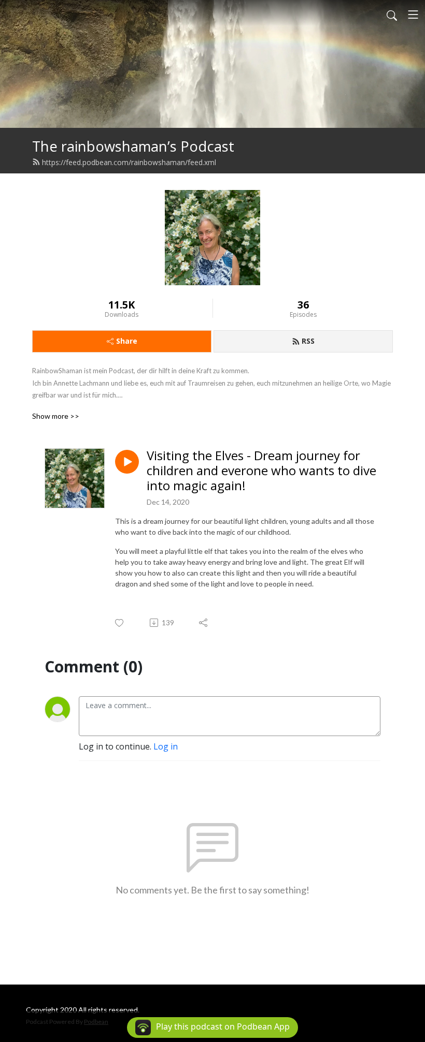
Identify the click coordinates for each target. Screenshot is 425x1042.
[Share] (204, 623)
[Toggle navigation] (413, 14)
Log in (165, 746)
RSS (308, 341)
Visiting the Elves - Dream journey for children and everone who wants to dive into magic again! (261, 470)
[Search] (391, 14)
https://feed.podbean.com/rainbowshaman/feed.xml (129, 162)
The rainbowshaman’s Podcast (133, 146)
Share (126, 341)
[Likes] (120, 623)
